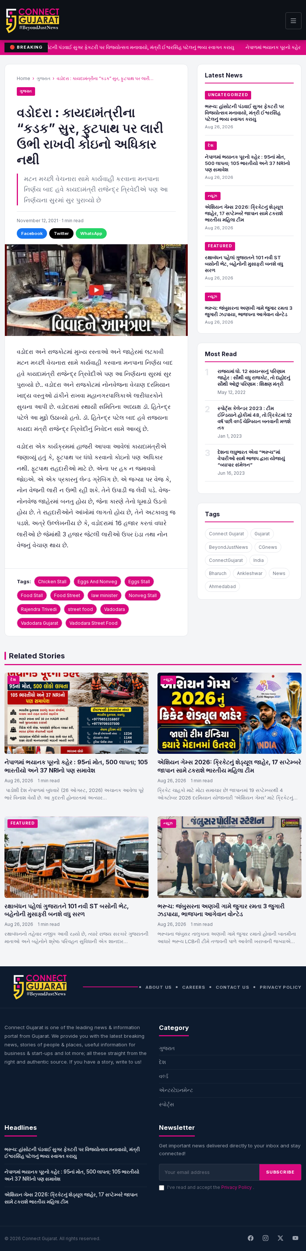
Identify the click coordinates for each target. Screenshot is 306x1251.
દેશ (211, 145)
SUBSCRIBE (280, 1172)
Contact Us (232, 987)
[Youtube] (295, 1238)
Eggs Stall (139, 581)
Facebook (32, 233)
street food (80, 609)
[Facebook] (250, 1238)
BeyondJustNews (228, 547)
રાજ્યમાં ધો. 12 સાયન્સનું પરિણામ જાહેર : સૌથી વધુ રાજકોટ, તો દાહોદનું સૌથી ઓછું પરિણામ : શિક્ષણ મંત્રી (254, 377)
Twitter (61, 233)
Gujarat (262, 533)
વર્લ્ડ (163, 1076)
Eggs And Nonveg (97, 581)
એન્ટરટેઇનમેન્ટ (176, 1090)
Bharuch (218, 573)
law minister (104, 595)
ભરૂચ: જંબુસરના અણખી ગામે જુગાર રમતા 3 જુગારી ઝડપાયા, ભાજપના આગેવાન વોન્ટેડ (249, 311)
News (279, 573)
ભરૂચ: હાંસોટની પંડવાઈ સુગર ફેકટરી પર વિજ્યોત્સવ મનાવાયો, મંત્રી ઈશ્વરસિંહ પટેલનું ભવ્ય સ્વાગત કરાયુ (127, 47)
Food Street (67, 595)
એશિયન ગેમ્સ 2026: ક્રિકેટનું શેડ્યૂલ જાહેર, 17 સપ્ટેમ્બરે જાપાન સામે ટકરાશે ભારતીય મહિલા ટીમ (244, 213)
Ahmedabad (222, 586)
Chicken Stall (52, 581)
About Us (159, 987)
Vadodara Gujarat (39, 623)
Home (23, 78)
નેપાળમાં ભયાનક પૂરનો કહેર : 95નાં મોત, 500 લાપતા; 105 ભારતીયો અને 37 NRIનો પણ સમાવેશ (247, 163)
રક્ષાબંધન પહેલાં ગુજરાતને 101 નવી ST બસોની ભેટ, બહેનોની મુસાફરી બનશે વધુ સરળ (244, 263)
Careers (193, 987)
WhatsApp (91, 233)
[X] (280, 1238)
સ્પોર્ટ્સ (166, 1104)
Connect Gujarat (226, 533)
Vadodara (114, 609)
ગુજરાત (43, 78)
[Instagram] (265, 1238)
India (258, 560)
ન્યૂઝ (213, 195)
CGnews (268, 547)
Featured (220, 246)
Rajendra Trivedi (39, 609)
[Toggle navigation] (293, 20)
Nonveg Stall (143, 595)
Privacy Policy (281, 987)
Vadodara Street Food (93, 623)
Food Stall (32, 595)
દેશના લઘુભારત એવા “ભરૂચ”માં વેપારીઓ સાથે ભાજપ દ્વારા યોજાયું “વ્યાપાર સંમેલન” (251, 458)
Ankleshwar (249, 573)
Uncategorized (228, 94)
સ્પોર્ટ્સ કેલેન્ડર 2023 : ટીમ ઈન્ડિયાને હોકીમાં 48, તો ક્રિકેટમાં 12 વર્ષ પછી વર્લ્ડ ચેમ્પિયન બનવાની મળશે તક (255, 417)
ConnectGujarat (226, 560)
